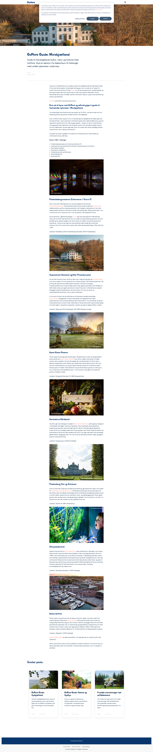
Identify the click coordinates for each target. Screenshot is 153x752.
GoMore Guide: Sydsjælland (37, 694)
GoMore (80, 741)
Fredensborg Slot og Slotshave (61, 491)
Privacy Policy (98, 9)
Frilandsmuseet (97, 279)
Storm (74, 217)
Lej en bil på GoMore (56, 637)
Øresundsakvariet (70, 551)
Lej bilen (52, 101)
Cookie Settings (86, 746)
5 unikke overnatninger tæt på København (109, 694)
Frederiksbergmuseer (56, 206)
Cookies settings (80, 18)
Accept (93, 18)
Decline (105, 18)
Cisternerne (96, 206)
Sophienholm (53, 298)
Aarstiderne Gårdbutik (81, 424)
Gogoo (73, 90)
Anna (28, 72)
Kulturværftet (71, 620)
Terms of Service (76, 746)
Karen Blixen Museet (67, 359)
